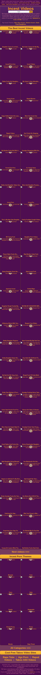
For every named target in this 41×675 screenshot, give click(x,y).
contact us (32, 672)
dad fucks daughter (12, 4)
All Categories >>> (20, 648)
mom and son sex (24, 3)
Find (31, 11)
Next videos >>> (20, 552)
